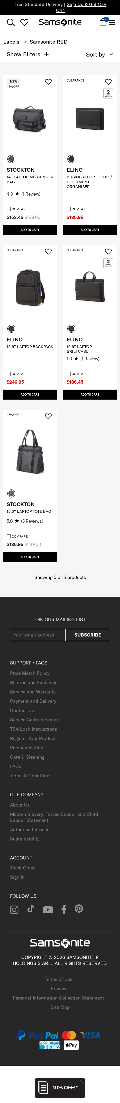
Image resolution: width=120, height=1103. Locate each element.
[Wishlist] (24, 22)
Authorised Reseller (30, 829)
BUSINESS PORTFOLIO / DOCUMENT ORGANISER (89, 181)
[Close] (81, 1081)
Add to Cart (30, 230)
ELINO (75, 169)
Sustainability (25, 839)
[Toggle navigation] (112, 22)
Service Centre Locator (34, 720)
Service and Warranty (33, 692)
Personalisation (26, 748)
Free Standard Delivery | (60, 7)
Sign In (17, 877)
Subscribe (87, 635)
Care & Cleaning (27, 757)
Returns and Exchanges (35, 682)
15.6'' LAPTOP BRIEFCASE (79, 349)
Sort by (95, 54)
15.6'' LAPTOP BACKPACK (30, 346)
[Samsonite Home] (60, 22)
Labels (11, 41)
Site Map (60, 1007)
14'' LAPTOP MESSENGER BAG (30, 179)
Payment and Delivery (33, 701)
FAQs (15, 766)
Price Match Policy (30, 673)
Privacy (58, 989)
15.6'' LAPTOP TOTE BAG (29, 511)
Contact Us (22, 710)
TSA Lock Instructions (33, 729)
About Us (20, 805)
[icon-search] (11, 22)
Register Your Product (33, 738)
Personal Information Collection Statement (58, 998)
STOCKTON (21, 169)
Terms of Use (58, 979)
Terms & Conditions (31, 776)
